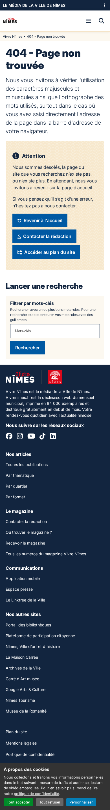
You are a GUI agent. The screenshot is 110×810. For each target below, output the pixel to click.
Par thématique (20, 475)
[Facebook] (9, 437)
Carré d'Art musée (22, 678)
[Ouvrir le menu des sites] (104, 5)
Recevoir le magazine (25, 543)
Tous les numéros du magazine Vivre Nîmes (46, 553)
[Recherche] (101, 21)
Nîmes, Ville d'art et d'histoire (33, 646)
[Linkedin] (53, 437)
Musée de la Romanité (26, 711)
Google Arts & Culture (25, 689)
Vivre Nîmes (12, 36)
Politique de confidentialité (30, 754)
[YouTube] (31, 437)
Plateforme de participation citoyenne (40, 635)
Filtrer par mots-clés (32, 303)
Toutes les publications (27, 464)
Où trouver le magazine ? (29, 532)
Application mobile (23, 578)
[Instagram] (20, 437)
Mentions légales (21, 743)
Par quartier (16, 486)
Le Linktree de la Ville (25, 600)
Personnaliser (81, 802)
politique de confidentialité (36, 794)
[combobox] (55, 331)
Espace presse (19, 589)
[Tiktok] (42, 437)
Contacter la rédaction (26, 521)
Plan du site (16, 731)
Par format (15, 496)
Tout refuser (49, 802)
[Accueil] (10, 21)
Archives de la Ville (23, 668)
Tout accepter (18, 802)
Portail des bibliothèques (28, 624)
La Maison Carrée (22, 657)
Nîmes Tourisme (20, 700)
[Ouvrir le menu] (88, 21)
